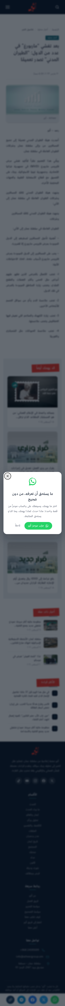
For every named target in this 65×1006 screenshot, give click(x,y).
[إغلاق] (7, 476)
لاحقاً (17, 525)
